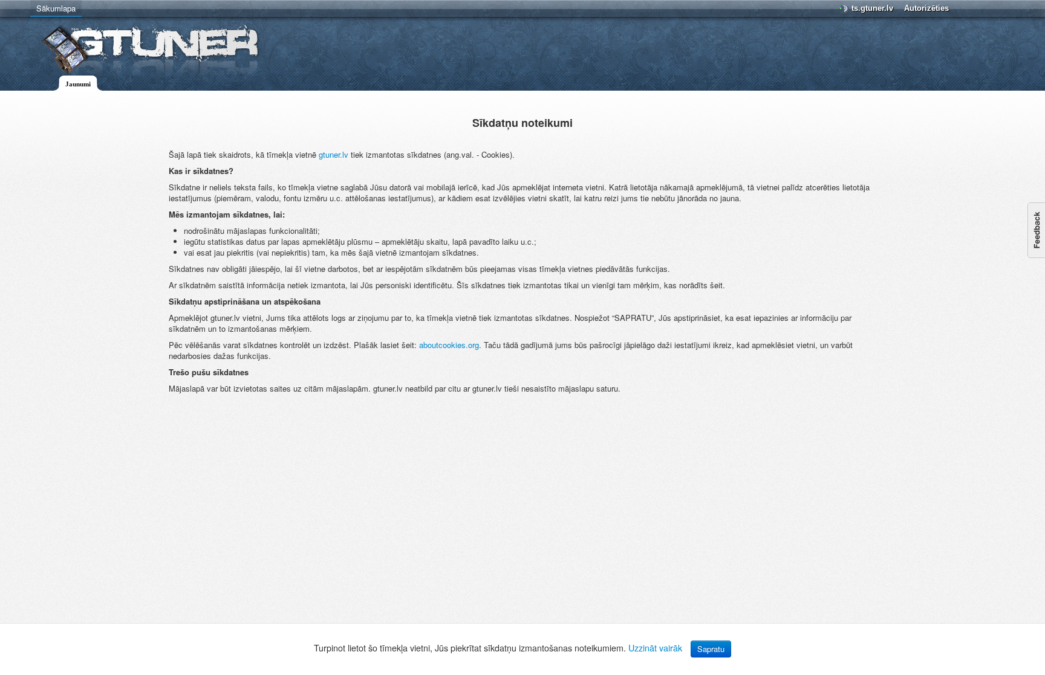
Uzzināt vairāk (655, 648)
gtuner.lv (333, 154)
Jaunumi (78, 84)
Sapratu (710, 648)
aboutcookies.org (449, 344)
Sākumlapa (56, 8)
